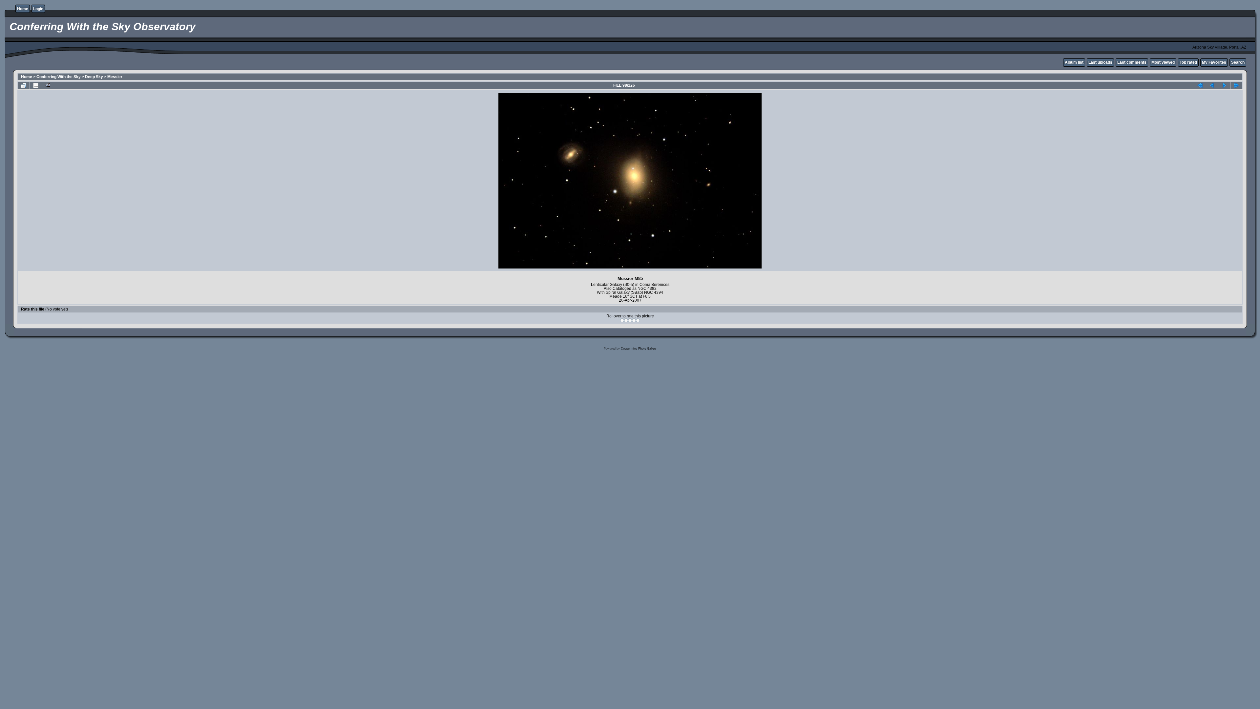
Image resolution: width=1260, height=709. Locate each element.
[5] (638, 320)
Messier (114, 77)
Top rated (1188, 62)
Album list (1074, 62)
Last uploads (1100, 62)
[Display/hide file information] (36, 85)
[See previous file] (1212, 85)
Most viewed (1163, 62)
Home (22, 9)
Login (38, 9)
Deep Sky (94, 77)
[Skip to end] (1236, 85)
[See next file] (1224, 85)
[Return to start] (1200, 85)
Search (1238, 62)
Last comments (1131, 62)
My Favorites (1214, 62)
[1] (622, 320)
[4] (634, 320)
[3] (630, 320)
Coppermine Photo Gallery (639, 348)
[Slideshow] (48, 85)
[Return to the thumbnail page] (24, 85)
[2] (626, 320)
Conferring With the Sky (58, 77)
